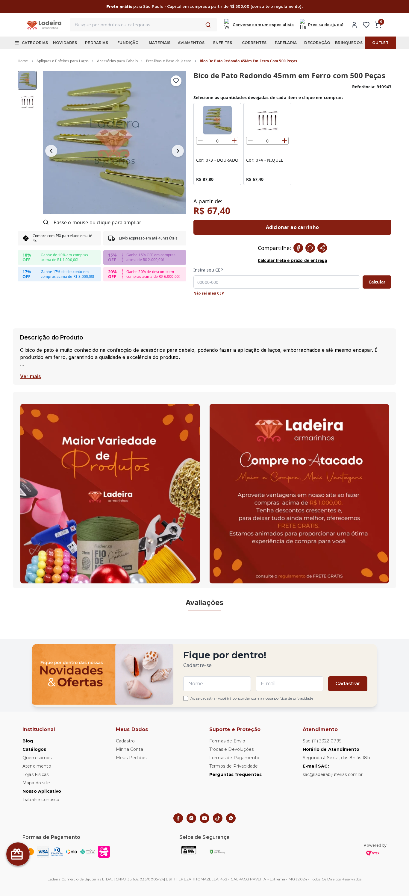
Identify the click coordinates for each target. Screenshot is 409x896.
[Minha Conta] (354, 24)
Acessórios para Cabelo (117, 60)
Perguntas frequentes (235, 774)
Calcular (377, 282)
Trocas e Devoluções (231, 749)
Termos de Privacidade (233, 766)
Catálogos (34, 749)
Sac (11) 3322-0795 (322, 741)
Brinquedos (349, 42)
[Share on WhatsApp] (310, 248)
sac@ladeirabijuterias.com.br (333, 774)
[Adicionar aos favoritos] (176, 80)
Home (23, 60)
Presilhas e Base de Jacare (168, 60)
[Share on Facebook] (298, 248)
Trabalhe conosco (41, 799)
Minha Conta (129, 749)
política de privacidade (293, 698)
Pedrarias (96, 42)
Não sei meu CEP (208, 293)
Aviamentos (191, 42)
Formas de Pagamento (234, 757)
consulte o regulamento (276, 6)
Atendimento (36, 766)
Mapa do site (36, 783)
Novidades (65, 42)
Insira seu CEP (208, 270)
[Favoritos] (366, 24)
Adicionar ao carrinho (292, 227)
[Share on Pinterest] (322, 248)
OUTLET (380, 42)
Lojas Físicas (35, 774)
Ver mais (30, 376)
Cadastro (125, 741)
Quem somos (37, 757)
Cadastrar (347, 683)
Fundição (128, 42)
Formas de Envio (227, 741)
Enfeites (222, 42)
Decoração (317, 42)
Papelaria (286, 42)
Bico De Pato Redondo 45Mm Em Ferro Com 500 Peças (248, 60)
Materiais (159, 42)
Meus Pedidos (131, 757)
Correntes (254, 42)
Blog (27, 741)
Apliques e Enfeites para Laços (63, 60)
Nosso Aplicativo (41, 791)
